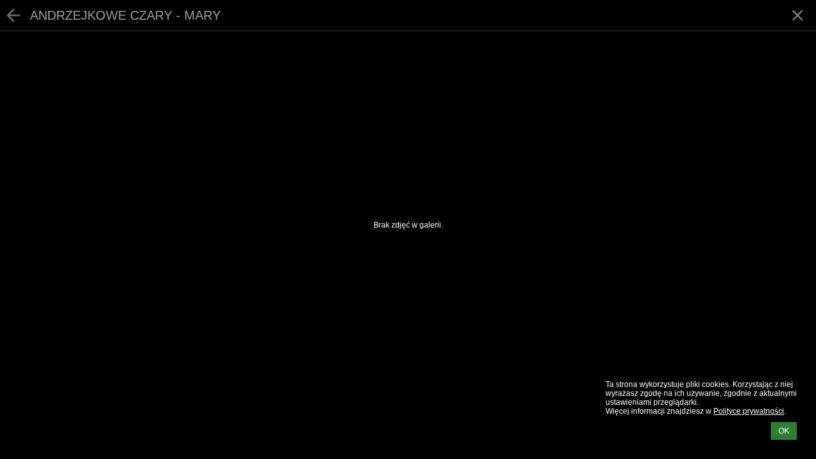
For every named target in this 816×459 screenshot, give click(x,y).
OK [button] (783, 430)
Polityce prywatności (748, 411)
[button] (797, 15)
